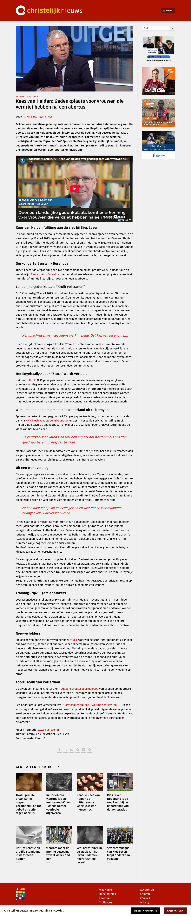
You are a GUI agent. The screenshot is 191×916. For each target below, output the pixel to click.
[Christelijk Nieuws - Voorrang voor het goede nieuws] (51, 10)
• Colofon (144, 894)
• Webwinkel (105, 889)
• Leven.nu (104, 898)
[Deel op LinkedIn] (83, 749)
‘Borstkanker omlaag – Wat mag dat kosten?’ (91, 705)
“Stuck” (32, 380)
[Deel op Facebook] (59, 749)
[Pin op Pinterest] (77, 749)
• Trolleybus (105, 902)
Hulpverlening (23, 96)
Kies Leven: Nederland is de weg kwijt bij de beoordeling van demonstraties (118, 802)
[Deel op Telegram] (89, 749)
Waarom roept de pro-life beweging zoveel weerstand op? (58, 853)
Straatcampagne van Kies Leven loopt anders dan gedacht (118, 853)
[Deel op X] (65, 749)
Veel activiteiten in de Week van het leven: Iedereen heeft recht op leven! (89, 855)
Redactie (49, 117)
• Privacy (144, 902)
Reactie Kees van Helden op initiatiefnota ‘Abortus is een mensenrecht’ (88, 802)
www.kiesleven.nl (49, 729)
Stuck (73, 640)
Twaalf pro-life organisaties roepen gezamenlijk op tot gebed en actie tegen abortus (28, 804)
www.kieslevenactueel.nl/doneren (47, 420)
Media (35, 96)
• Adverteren (146, 889)
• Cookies (144, 898)
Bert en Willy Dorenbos (45, 274)
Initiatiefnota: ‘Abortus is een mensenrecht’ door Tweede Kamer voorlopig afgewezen (59, 804)
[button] (168, 10)
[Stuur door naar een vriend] (71, 749)
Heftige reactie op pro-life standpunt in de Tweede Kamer (28, 853)
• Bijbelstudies (107, 894)
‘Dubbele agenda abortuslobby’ (79, 688)
